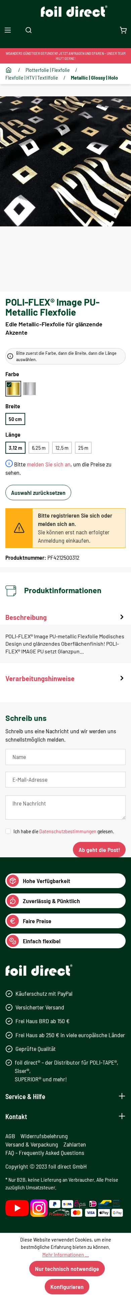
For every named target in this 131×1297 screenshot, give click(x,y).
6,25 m (39, 447)
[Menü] (7, 29)
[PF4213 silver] (29, 389)
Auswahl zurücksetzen (38, 492)
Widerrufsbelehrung (44, 1136)
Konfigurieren (67, 1286)
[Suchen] (28, 29)
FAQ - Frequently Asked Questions (44, 1152)
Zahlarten (74, 1144)
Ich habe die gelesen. (63, 831)
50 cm (15, 419)
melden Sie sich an (49, 464)
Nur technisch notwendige (67, 1268)
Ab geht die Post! (99, 849)
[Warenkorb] (123, 29)
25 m (83, 447)
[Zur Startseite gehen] (66, 11)
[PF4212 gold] (13, 389)
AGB (10, 1136)
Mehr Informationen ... (65, 1254)
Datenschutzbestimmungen (67, 831)
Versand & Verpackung (31, 1144)
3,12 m (15, 447)
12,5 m (62, 447)
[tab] (65, 637)
